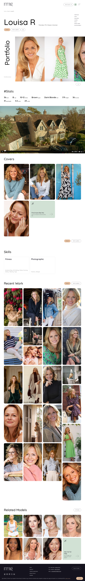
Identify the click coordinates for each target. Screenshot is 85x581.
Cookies (31, 575)
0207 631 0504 (57, 569)
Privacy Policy (33, 573)
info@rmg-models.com (56, 571)
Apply (31, 567)
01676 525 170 (57, 567)
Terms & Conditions (34, 571)
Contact (31, 569)
